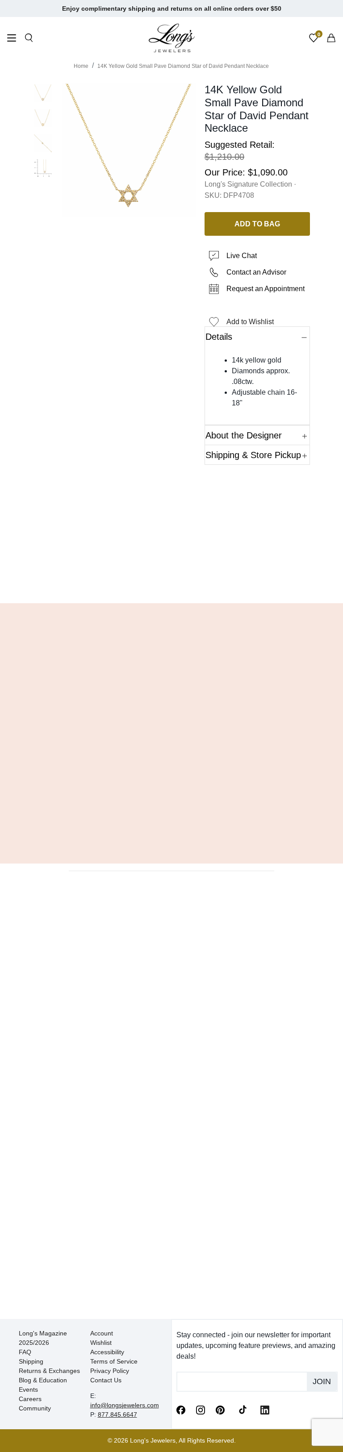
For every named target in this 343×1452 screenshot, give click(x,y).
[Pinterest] (220, 1409)
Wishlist (101, 1342)
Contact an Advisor (256, 272)
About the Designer (243, 435)
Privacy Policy (109, 1370)
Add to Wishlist (250, 321)
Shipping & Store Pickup (253, 455)
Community (35, 1408)
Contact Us (105, 1380)
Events (28, 1389)
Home (81, 66)
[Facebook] (180, 1409)
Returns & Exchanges (49, 1370)
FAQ (25, 1352)
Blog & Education (43, 1380)
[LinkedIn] (264, 1409)
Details (218, 337)
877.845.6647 (117, 1414)
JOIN (322, 1381)
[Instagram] (200, 1409)
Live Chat (241, 255)
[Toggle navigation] (12, 39)
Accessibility (107, 1352)
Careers (30, 1398)
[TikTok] (242, 1409)
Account (101, 1333)
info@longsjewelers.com (124, 1405)
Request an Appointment (265, 288)
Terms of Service (114, 1361)
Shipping (31, 1361)
